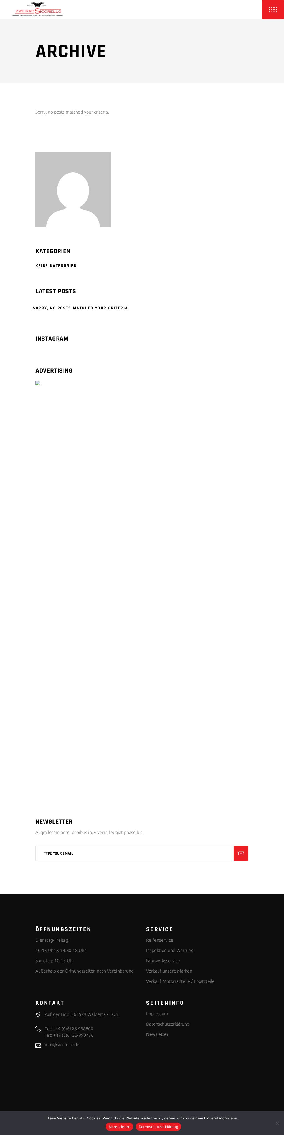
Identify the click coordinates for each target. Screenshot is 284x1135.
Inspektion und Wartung (170, 950)
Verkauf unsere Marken (169, 970)
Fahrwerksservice (163, 960)
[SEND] (241, 853)
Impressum (157, 1013)
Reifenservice (159, 940)
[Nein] (277, 1123)
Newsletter (157, 1034)
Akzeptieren (119, 1126)
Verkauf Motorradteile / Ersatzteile (180, 981)
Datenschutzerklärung (167, 1023)
